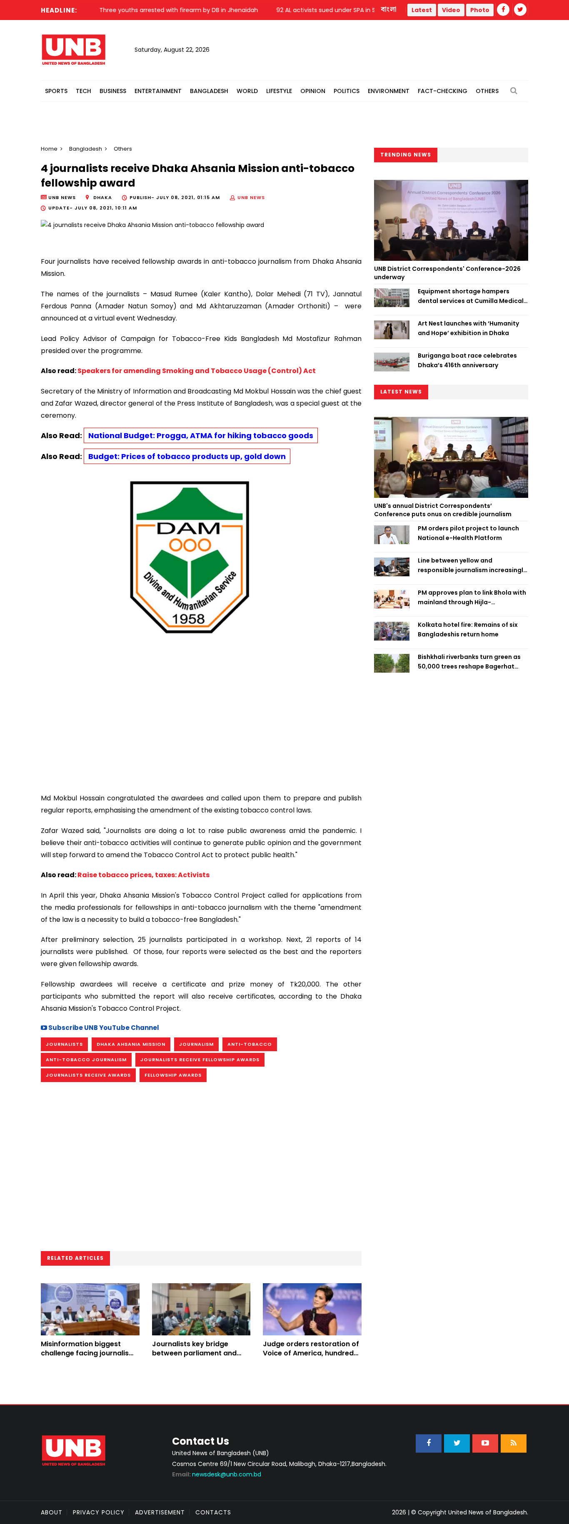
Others (487, 91)
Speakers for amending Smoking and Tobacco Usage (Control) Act (196, 371)
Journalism (196, 1044)
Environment (388, 91)
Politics (346, 91)
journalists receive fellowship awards (200, 1059)
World (247, 91)
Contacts (213, 1512)
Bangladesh (209, 91)
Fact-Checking (442, 91)
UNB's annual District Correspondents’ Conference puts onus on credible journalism (443, 510)
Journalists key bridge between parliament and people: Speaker (194, 1353)
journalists (64, 1044)
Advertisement (160, 1512)
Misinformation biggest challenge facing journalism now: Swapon (88, 1353)
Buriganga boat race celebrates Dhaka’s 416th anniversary (467, 360)
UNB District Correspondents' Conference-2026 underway (447, 273)
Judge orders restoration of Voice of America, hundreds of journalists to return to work (311, 1358)
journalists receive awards (88, 1075)
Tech (83, 91)
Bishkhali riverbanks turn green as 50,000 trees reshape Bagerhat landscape (469, 662)
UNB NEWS (251, 197)
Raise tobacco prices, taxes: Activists (143, 875)
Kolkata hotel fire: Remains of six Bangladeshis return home (468, 629)
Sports (56, 91)
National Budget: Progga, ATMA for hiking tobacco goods (200, 435)
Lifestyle (279, 91)
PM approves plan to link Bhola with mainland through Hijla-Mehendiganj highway (472, 597)
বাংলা (389, 9)
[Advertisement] (201, 712)
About (51, 1512)
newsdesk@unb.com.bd (216, 1474)
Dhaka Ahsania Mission (131, 1044)
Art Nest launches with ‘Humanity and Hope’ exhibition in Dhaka (468, 328)
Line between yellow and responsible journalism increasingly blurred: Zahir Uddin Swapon (472, 565)
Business (113, 91)
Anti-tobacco (249, 1044)
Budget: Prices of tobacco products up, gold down (187, 456)
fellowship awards (173, 1075)
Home (49, 149)
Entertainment (158, 91)
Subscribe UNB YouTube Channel (103, 1027)
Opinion (312, 91)
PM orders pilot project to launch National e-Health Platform (468, 533)
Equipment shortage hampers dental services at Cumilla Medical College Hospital (471, 296)
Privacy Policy (99, 1512)
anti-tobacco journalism (86, 1059)
